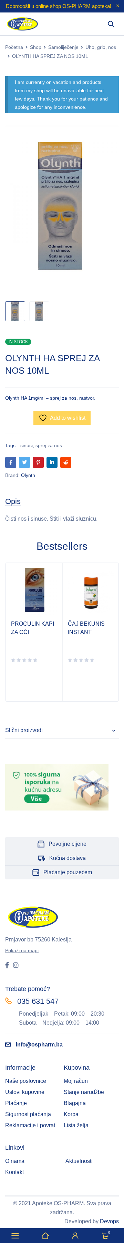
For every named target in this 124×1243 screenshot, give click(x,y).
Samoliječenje (63, 47)
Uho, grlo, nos (100, 47)
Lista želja (76, 1125)
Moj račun (76, 1081)
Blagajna (75, 1103)
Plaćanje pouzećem (67, 872)
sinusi (26, 445)
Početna (14, 47)
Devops (109, 1221)
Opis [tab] (13, 501)
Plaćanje (16, 1103)
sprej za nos (48, 445)
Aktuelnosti (79, 1161)
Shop (35, 47)
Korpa (71, 1114)
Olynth (28, 475)
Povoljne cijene (67, 844)
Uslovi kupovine (24, 1092)
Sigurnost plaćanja (28, 1114)
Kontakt (14, 1172)
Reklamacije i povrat (30, 1125)
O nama (14, 1161)
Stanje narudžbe (84, 1092)
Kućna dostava (67, 858)
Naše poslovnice (25, 1081)
